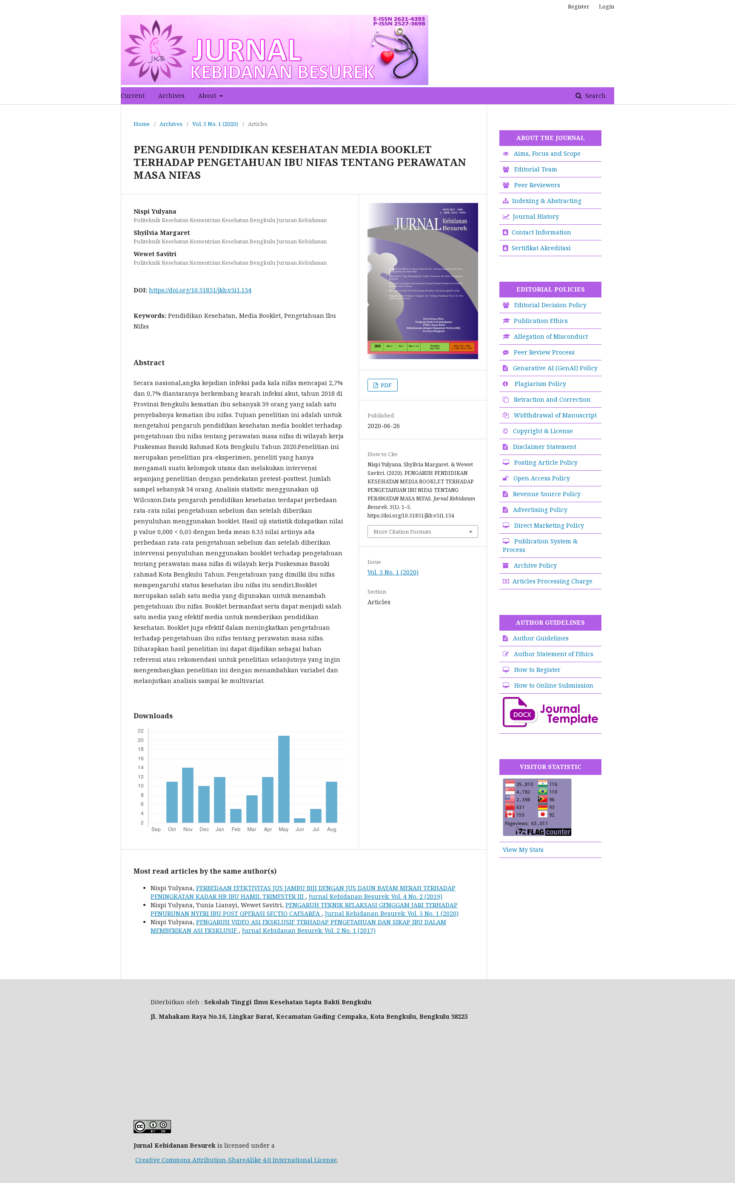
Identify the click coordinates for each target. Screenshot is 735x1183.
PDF (385, 385)
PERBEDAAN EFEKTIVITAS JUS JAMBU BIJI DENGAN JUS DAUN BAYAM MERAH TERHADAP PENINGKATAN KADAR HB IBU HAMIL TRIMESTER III (303, 892)
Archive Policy (535, 565)
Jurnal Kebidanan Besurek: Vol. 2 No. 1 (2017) (309, 930)
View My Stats (523, 850)
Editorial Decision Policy (550, 305)
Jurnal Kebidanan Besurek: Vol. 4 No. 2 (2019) (375, 896)
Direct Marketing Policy (549, 525)
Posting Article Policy (546, 462)
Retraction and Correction (552, 399)
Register (578, 6)
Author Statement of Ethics (553, 654)
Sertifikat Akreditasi (541, 248)
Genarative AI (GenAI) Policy (555, 368)
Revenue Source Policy (547, 494)
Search (595, 95)
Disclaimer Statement (544, 447)
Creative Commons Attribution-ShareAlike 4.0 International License (236, 1160)
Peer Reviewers (537, 185)
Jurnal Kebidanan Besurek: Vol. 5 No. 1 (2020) (392, 913)
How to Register (537, 670)
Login (606, 6)
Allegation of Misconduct (551, 336)
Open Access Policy (541, 478)
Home (142, 124)
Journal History (536, 216)
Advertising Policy (540, 510)
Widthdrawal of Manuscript (555, 415)
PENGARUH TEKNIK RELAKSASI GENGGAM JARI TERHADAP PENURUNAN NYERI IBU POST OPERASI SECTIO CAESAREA (304, 909)
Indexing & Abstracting (546, 201)
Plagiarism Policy (540, 384)
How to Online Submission (553, 685)
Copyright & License (543, 431)
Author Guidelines (541, 638)
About (208, 95)
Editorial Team (535, 169)
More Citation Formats (402, 531)
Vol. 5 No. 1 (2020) (215, 124)
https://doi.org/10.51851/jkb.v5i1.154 (200, 290)
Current (133, 95)
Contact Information (541, 232)
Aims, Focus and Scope (547, 153)
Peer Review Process (544, 352)
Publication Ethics (541, 321)
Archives (171, 95)
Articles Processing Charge (553, 581)
